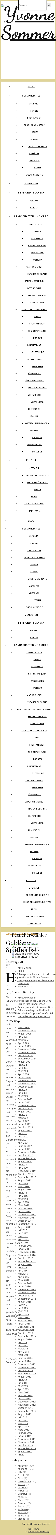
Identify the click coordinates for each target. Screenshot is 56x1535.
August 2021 (25, 1130)
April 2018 (23, 1202)
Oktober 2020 (25, 1155)
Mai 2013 (23, 1386)
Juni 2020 (23, 1167)
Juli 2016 (22, 1267)
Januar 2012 (24, 1435)
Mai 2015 (23, 1311)
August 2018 (25, 1189)
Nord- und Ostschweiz (34, 309)
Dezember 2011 (27, 1439)
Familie (34, 111)
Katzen (34, 207)
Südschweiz (34, 373)
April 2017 (23, 1239)
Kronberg (37, 338)
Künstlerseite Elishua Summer (34, 977)
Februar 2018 (25, 1208)
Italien (34, 416)
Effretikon (37, 238)
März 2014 (24, 1354)
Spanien (34, 430)
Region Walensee (37, 331)
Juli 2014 (22, 1342)
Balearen (37, 437)
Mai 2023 (23, 1095)
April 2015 (23, 1314)
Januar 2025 (24, 1046)
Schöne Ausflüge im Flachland (33, 1010)
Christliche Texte (37, 146)
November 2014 (27, 1329)
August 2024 (25, 1061)
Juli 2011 (22, 1454)
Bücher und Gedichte (37, 475)
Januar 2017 (24, 1248)
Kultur (31, 460)
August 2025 (25, 1033)
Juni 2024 (23, 1067)
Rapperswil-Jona (37, 245)
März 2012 (24, 1429)
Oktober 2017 (25, 1220)
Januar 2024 (24, 1077)
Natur (21, 1499)
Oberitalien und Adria (37, 423)
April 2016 (23, 1276)
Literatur (34, 468)
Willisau (37, 260)
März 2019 (24, 1186)
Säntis (37, 316)
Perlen (37, 167)
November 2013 (27, 1367)
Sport (21, 1515)
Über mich (34, 103)
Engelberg (37, 366)
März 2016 (24, 1279)
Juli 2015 (22, 1304)
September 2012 (27, 1410)
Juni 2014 (23, 1345)
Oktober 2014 (25, 1332)
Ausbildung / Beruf (34, 125)
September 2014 (27, 1336)
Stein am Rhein (37, 323)
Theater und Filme (34, 503)
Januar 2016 (24, 1286)
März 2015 (24, 1317)
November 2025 (27, 1030)
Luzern (37, 231)
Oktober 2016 (25, 1258)
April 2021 (23, 1142)
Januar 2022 (24, 1124)
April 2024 (23, 1074)
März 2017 (24, 1242)
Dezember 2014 (27, 1326)
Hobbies (34, 132)
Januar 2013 (24, 1398)
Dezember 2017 (27, 1214)
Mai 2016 (23, 1273)
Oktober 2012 (25, 1407)
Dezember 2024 (27, 1049)
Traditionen (34, 511)
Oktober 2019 (25, 1173)
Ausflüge (22, 1468)
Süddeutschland (34, 380)
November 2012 (27, 1404)
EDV (20, 1471)
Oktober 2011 (25, 1445)
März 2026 (24, 1027)
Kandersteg (37, 252)
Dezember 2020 (27, 1152)
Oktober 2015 (25, 1295)
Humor (21, 1484)
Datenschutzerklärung (38, 1531)
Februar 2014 (25, 1357)
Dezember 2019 (27, 1170)
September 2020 (27, 1158)
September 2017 (27, 1223)
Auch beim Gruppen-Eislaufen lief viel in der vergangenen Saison (35, 1015)
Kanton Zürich (34, 267)
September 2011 (27, 1448)
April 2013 (23, 1389)
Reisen (21, 1506)
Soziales (22, 1512)
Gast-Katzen (34, 118)
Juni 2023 (23, 1092)
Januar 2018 (24, 1211)
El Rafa (21, 970)
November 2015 (27, 1292)
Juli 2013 (22, 1379)
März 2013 (24, 1392)
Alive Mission (25, 967)
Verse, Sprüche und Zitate (37, 902)
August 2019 (25, 1180)
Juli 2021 (22, 1133)
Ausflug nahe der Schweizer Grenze (37, 1006)
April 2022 (23, 1120)
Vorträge (34, 160)
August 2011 (25, 1451)
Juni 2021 (23, 1136)
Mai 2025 (23, 1039)
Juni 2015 (23, 1308)
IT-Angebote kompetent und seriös (37, 974)
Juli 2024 (22, 1064)
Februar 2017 (25, 1245)
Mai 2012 (23, 1423)
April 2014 (23, 1351)
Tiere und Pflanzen (31, 192)
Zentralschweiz (34, 359)
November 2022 (27, 1105)
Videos (21, 1518)
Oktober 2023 (25, 1086)
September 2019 (27, 1177)
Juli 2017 (22, 1230)
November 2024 (27, 1052)
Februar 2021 (25, 1145)
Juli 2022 (22, 1114)
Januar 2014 (24, 1361)
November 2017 (27, 1217)
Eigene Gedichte (34, 175)
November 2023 (27, 1083)
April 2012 (23, 1426)
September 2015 (27, 1298)
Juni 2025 (23, 1036)
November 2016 (27, 1255)
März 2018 (24, 1205)
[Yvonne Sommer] (28, 32)
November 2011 (27, 1442)
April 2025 (23, 1042)
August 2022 (25, 1111)
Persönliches (31, 95)
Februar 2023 (25, 1099)
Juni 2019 (23, 1183)
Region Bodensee (37, 387)
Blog (31, 86)
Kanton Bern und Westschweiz (34, 709)
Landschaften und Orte (31, 216)
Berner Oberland (37, 295)
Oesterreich (34, 395)
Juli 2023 (22, 1089)
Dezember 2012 (27, 1401)
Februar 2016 (25, 1283)
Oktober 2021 (25, 1127)
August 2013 (25, 1376)
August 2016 (25, 1264)
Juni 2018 (23, 1195)
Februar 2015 (25, 1320)
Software (23, 1509)
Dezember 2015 (27, 1289)
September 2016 (27, 1261)
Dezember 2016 (27, 1251)
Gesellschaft (24, 1481)
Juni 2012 (23, 1420)
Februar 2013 (25, 1395)
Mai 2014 (23, 1348)
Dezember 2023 (27, 1080)
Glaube (34, 139)
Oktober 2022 (25, 1108)
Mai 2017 (23, 1236)
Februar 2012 (25, 1432)
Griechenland (34, 444)
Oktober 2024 (25, 1055)
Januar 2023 (24, 1102)
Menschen (31, 183)
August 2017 (25, 1226)
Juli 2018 (22, 1192)
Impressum (33, 1528)
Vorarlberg (37, 402)
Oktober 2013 (25, 1370)
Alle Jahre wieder (27, 997)
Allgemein (23, 1465)
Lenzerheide (37, 352)
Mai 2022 (23, 1117)
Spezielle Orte (34, 224)
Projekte (22, 1503)
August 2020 (25, 1161)
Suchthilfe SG (25, 986)
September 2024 (27, 1058)
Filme (20, 1478)
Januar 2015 (24, 1323)
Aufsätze (34, 153)
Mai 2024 (23, 1071)
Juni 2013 (23, 1382)
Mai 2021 (23, 1139)
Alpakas (34, 200)
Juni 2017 (23, 1233)
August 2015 (25, 1301)
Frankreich (34, 409)
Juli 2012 (22, 1417)
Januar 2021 (24, 1149)
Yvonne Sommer (11, 1361)
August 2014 (25, 1339)
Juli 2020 (22, 1164)
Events (21, 1475)
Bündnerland (34, 345)
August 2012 (25, 1414)
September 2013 (27, 1373)
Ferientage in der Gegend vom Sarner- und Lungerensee (34, 1002)
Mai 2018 (23, 1198)
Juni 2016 (23, 1270)
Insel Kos (37, 451)
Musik (34, 496)
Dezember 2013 (27, 1364)
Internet (22, 1487)
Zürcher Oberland (37, 274)
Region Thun (37, 302)
